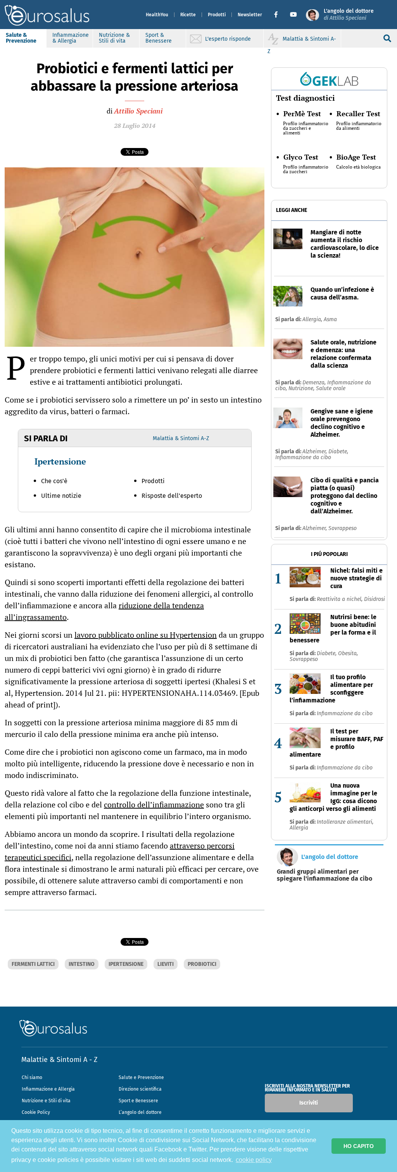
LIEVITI (165, 964)
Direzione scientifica (140, 1089)
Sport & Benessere (158, 38)
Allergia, (313, 319)
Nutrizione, (302, 388)
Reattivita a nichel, (340, 599)
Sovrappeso (342, 528)
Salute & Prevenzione (21, 38)
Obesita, (348, 653)
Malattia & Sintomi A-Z (181, 438)
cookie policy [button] (254, 1160)
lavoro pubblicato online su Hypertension (145, 635)
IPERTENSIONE (126, 964)
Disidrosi (374, 599)
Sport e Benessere (138, 1100)
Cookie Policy (36, 1112)
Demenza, (314, 382)
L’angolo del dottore (140, 1112)
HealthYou (157, 14)
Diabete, (338, 451)
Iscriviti (308, 1103)
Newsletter (250, 14)
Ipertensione (60, 461)
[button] (279, 14)
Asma (330, 319)
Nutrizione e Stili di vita (46, 1100)
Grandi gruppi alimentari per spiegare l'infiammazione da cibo (324, 875)
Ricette (188, 14)
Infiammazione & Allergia (70, 38)
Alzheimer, (315, 451)
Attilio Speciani (138, 110)
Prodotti (217, 14)
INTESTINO (82, 964)
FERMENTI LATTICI (33, 964)
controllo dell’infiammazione (154, 804)
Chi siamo (32, 1077)
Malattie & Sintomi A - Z (59, 1059)
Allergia (299, 827)
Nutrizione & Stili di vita (114, 38)
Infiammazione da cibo (303, 457)
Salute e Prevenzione (141, 1077)
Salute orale (330, 388)
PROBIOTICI (202, 964)
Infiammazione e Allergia (48, 1089)
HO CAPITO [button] (358, 1146)
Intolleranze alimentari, (345, 822)
